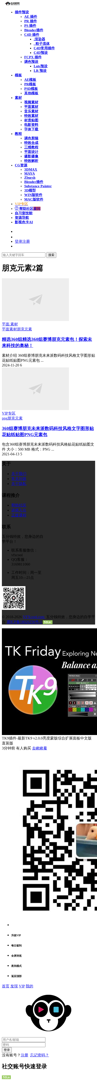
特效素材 (31, 116)
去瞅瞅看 (39, 748)
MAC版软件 (33, 199)
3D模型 (30, 190)
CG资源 (21, 165)
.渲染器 (39, 39)
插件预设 (22, 12)
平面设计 (31, 152)
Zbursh (29, 177)
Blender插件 (33, 30)
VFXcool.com (34, 617)
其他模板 (31, 93)
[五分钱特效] (12, 4)
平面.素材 (10, 324)
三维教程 (31, 147)
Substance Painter (38, 186)
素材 (18, 98)
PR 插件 (30, 21)
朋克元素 (24, 329)
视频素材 (31, 102)
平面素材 (31, 107)
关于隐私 (18, 484)
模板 (18, 75)
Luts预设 (41, 66)
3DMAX (30, 169)
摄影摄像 (31, 156)
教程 (18, 134)
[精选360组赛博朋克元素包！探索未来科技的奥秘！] (35, 320)
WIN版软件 (33, 195)
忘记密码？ (39, 1055)
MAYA (29, 173)
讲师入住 (18, 510)
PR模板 (30, 84)
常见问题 (18, 479)
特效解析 (31, 161)
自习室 (23, 213)
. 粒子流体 (42, 44)
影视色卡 (24, 222)
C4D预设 (41, 53)
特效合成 (31, 143)
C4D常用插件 (44, 48)
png (5, 418)
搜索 (51, 255)
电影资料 (31, 125)
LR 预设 (40, 71)
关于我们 (18, 474)
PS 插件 (30, 25)
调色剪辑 (31, 138)
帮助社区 (29, 208)
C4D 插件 (31, 35)
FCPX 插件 (33, 57)
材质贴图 (31, 120)
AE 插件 (30, 16)
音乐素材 (31, 111)
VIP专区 (9, 413)
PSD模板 (31, 89)
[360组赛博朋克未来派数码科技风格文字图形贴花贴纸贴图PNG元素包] (35, 409)
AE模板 (30, 80)
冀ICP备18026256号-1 (24, 622)
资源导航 (22, 217)
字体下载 (31, 129)
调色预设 (31, 62)
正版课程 (18, 515)
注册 (24, 1055)
